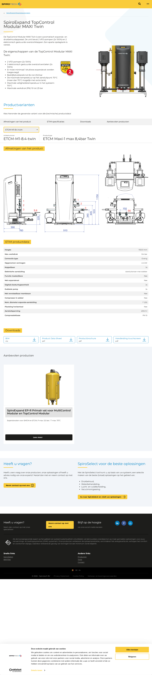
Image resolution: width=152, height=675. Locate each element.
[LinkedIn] (117, 523)
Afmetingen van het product (17, 122)
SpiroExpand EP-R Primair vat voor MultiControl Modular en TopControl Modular (39, 412)
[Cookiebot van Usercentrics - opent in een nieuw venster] (15, 670)
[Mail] (130, 523)
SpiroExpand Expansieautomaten (18, 13)
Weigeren (132, 657)
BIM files (7, 559)
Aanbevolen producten (118, 122)
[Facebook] (123, 523)
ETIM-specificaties (55, 122)
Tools (80, 559)
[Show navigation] (148, 4)
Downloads (85, 122)
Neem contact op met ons (18, 485)
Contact (81, 562)
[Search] (139, 4)
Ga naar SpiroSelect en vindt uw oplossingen (100, 497)
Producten (82, 557)
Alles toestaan (132, 650)
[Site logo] (11, 4)
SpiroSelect (8, 557)
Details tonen (36, 670)
